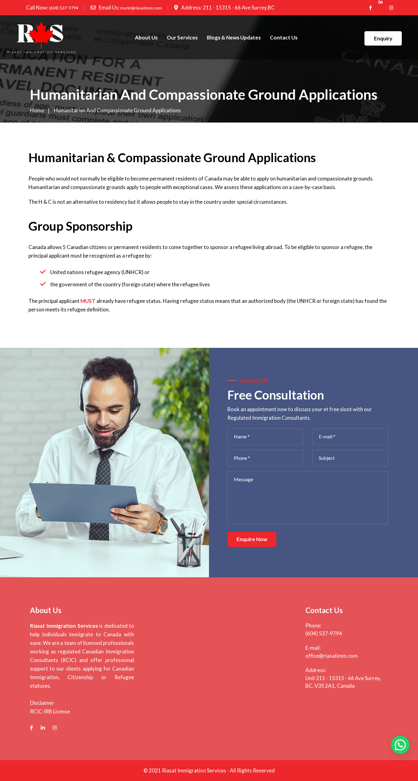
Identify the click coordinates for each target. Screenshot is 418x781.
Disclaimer (42, 703)
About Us (146, 37)
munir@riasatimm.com (141, 7)
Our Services (182, 37)
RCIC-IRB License (50, 711)
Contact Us (283, 37)
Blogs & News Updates (234, 37)
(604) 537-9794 (63, 7)
